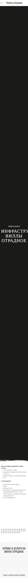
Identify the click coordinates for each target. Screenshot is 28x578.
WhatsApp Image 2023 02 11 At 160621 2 (5, 529)
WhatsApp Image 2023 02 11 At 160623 (14, 529)
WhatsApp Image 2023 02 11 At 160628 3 (5, 532)
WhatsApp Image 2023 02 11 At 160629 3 (14, 532)
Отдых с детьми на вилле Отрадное (14, 575)
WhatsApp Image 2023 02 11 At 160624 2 (23, 529)
